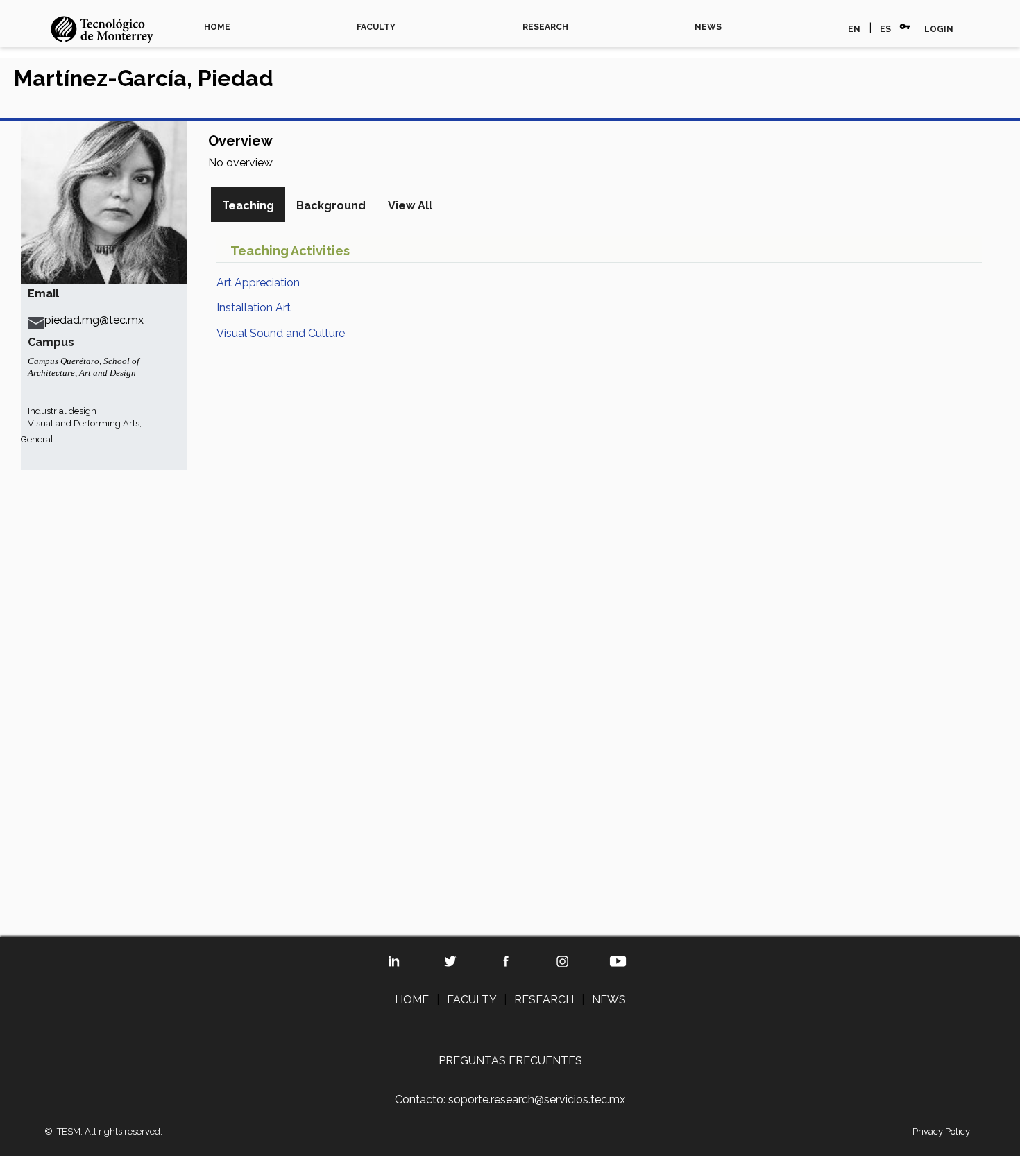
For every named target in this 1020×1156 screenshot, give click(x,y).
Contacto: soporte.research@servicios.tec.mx (510, 1099)
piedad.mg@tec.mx (94, 320)
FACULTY (376, 27)
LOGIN (938, 29)
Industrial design (62, 411)
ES (885, 29)
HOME (217, 27)
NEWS (708, 27)
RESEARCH (545, 27)
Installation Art (253, 307)
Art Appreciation (258, 282)
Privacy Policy (941, 1131)
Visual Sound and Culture (280, 333)
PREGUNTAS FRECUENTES (510, 1060)
